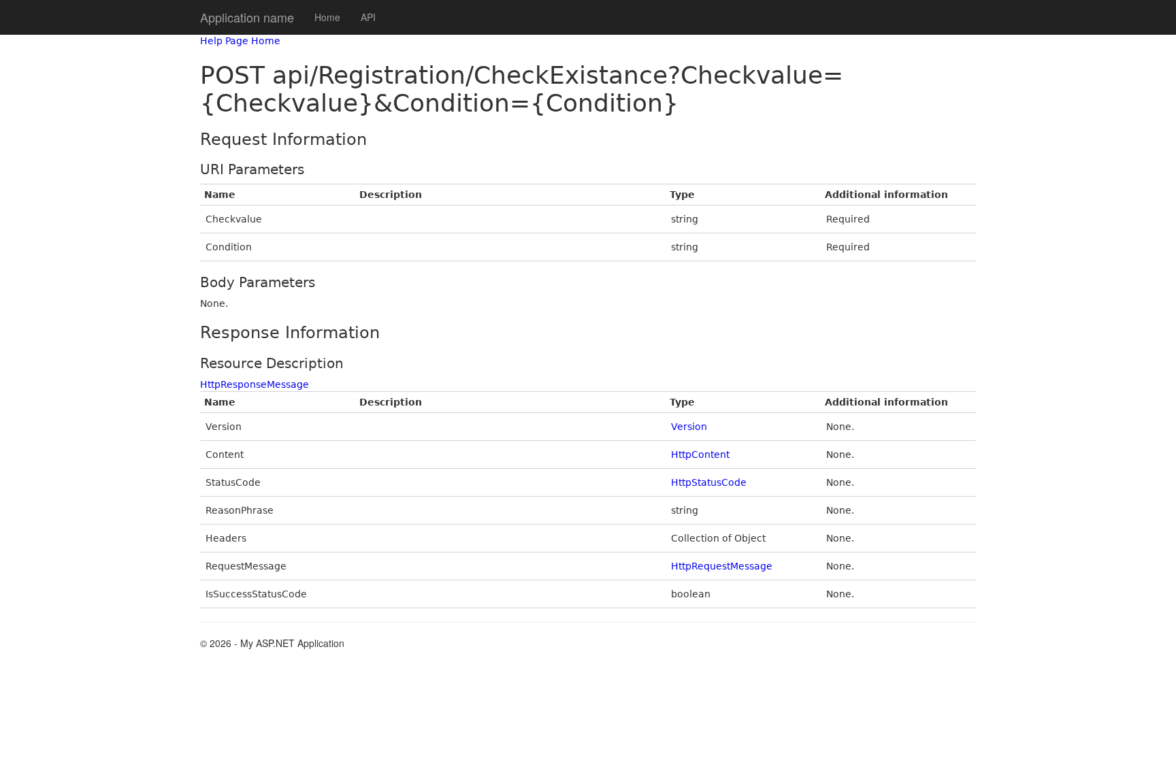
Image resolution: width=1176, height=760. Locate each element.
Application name (247, 17)
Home (327, 17)
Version (689, 426)
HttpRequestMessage (721, 566)
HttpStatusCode (709, 482)
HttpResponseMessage (254, 384)
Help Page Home (240, 40)
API (368, 17)
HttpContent (700, 454)
